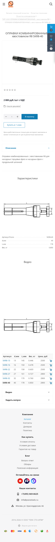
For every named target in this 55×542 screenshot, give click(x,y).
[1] (5, 90)
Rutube (27, 481)
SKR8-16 (6, 365)
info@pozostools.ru (29, 500)
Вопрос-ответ (27, 460)
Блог (27, 455)
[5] (15, 90)
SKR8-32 (6, 378)
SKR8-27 (6, 374)
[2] (7, 90)
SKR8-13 (6, 360)
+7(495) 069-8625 (29, 494)
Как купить (27, 437)
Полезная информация (27, 468)
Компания (27, 414)
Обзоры (27, 464)
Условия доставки (27, 445)
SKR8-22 (6, 369)
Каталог (27, 419)
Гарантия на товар (27, 449)
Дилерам (27, 426)
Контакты (27, 423)
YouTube (20, 481)
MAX (33, 481)
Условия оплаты (27, 441)
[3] (10, 90)
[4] (12, 90)
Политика (27, 430)
